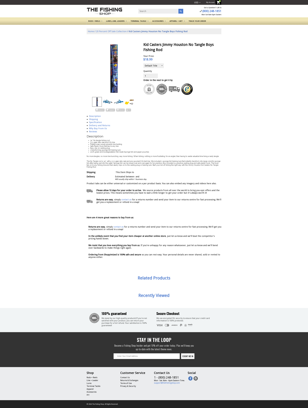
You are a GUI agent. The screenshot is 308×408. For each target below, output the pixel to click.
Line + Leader (92, 380)
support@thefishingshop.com (167, 383)
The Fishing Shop (98, 404)
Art (88, 395)
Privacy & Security (128, 386)
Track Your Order (197, 21)
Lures (89, 383)
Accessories (158, 21)
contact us (118, 226)
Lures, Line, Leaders (115, 21)
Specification (95, 122)
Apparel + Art (176, 21)
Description (95, 116)
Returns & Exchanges (129, 380)
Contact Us (125, 377)
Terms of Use (126, 383)
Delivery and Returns (99, 125)
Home (90, 31)
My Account (210, 2)
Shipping (93, 119)
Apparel (90, 389)
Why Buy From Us (98, 128)
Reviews (93, 131)
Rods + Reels (94, 21)
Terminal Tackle (138, 21)
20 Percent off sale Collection (111, 31)
